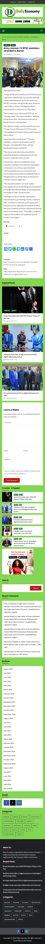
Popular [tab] (16, 488)
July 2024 (7, 772)
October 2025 (9, 710)
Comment (8, 422)
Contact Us (31, 2)
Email (26, 451)
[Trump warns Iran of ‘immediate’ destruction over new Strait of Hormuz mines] (7, 542)
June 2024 (7, 776)
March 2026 (8, 690)
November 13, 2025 (10, 54)
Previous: (21, 262)
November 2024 (9, 755)
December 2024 (9, 751)
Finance (29, 821)
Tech (29, 830)
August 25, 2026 (9, 321)
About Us (13, 2)
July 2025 (7, 722)
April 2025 (7, 735)
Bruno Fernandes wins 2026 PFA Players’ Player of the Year (25, 498)
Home (4, 37)
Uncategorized (8, 834)
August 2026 (8, 669)
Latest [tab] (7, 488)
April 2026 (7, 685)
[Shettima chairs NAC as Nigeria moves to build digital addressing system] (22, 338)
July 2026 (7, 673)
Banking (6, 817)
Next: (20, 271)
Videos (21, 529)
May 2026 (7, 681)
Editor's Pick (35, 817)
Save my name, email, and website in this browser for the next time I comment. (22, 472)
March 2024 (8, 788)
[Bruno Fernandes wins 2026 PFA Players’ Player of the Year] (22, 299)
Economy (24, 817)
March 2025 (8, 739)
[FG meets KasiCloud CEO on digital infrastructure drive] (22, 377)
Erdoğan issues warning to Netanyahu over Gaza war (23, 532)
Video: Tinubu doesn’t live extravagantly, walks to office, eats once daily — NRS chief (22, 644)
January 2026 (9, 698)
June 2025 (7, 727)
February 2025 (9, 743)
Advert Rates (22, 2)
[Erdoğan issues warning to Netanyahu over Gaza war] (7, 531)
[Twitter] (13, 803)
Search (5, 580)
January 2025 (9, 747)
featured (7, 45)
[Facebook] (6, 803)
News (13, 45)
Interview (17, 825)
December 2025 (9, 702)
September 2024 (9, 764)
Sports (14, 310)
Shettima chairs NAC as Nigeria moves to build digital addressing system (20, 355)
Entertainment (8, 821)
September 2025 (9, 714)
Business (15, 817)
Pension (6, 830)
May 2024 (7, 780)
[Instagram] (19, 803)
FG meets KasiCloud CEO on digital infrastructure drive (23, 521)
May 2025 (7, 731)
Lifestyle (27, 825)
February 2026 (9, 694)
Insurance (7, 825)
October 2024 (9, 760)
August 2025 (8, 718)
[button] (4, 30)
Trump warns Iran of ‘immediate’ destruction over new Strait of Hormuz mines (25, 543)
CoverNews (17, 941)
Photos (14, 830)
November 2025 (9, 706)
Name (6, 451)
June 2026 (7, 677)
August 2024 (8, 768)
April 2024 (7, 784)
